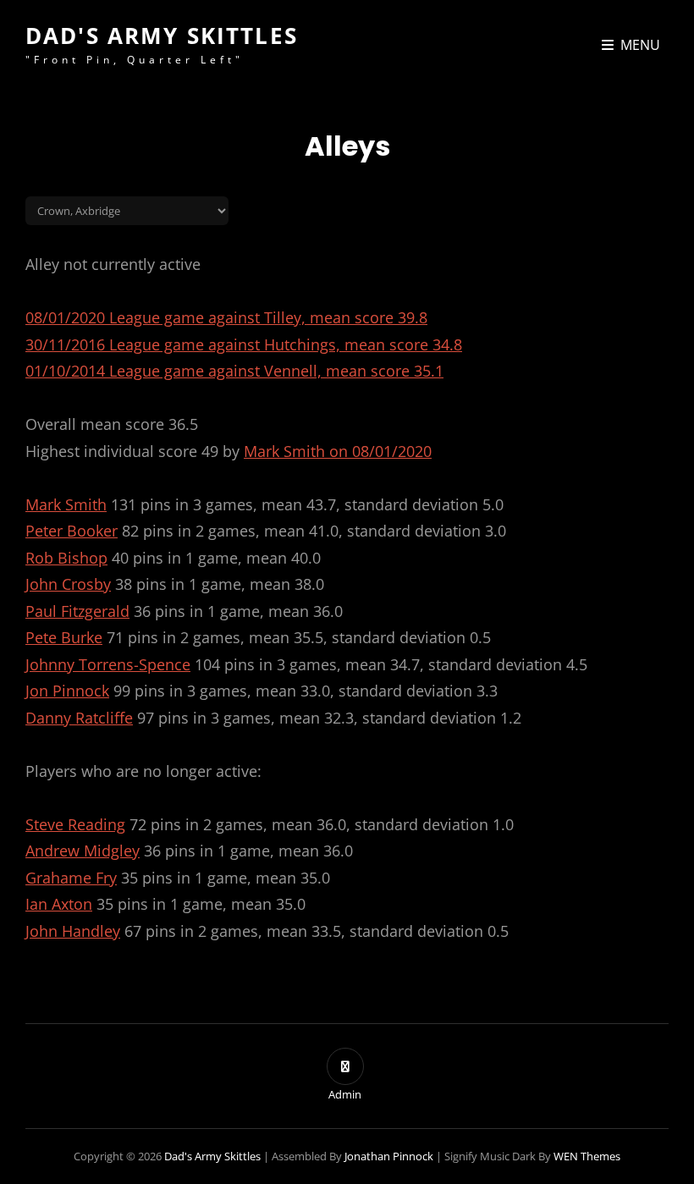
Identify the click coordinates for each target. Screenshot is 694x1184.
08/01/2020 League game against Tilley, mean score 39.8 (226, 317)
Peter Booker (71, 530)
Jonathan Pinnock (388, 1156)
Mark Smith (66, 504)
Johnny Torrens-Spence (107, 664)
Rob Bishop (66, 558)
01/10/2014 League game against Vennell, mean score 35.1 (234, 371)
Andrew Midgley (82, 850)
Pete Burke (63, 637)
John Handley (72, 931)
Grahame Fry (71, 877)
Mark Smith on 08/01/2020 (338, 451)
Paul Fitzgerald (77, 611)
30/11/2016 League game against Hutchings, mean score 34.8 (243, 344)
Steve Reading (75, 824)
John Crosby (68, 584)
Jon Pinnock (67, 690)
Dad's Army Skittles (161, 35)
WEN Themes (587, 1156)
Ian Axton (58, 904)
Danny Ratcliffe (79, 718)
